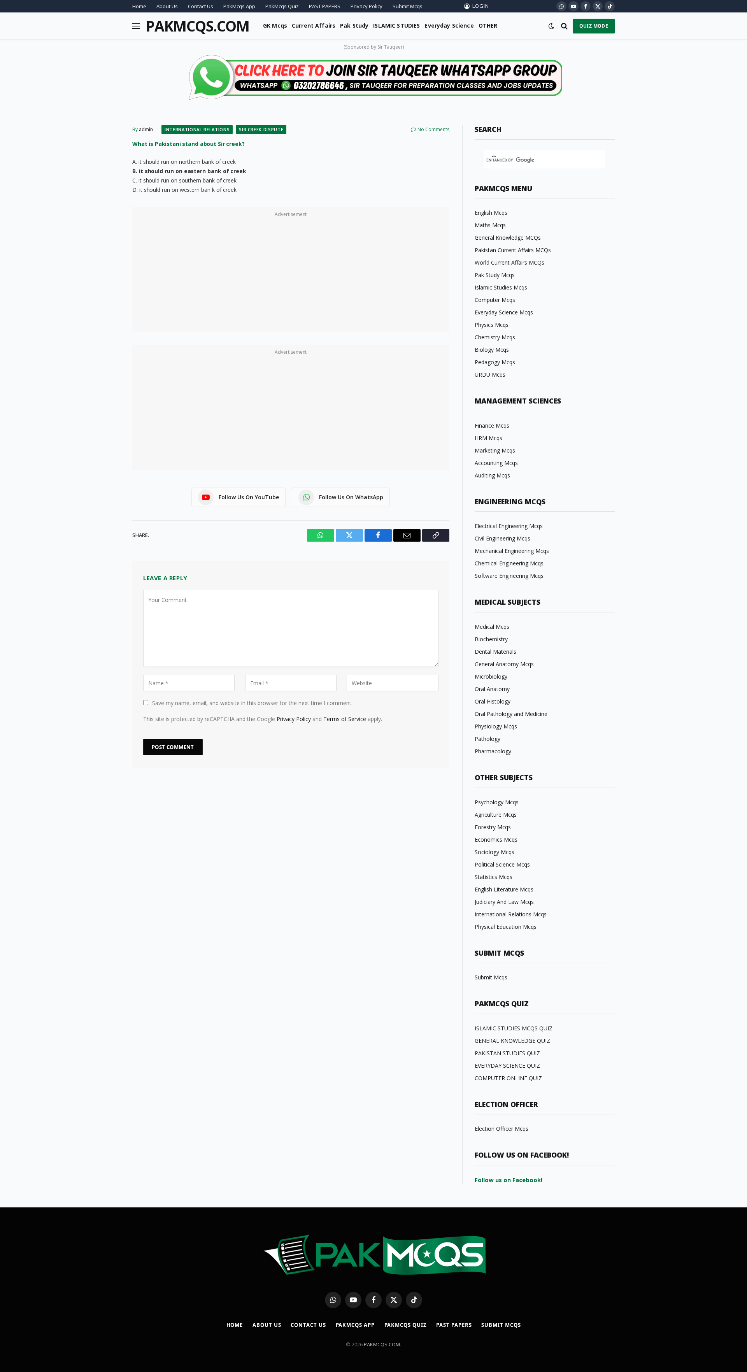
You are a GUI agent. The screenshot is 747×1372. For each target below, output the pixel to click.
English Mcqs (491, 212)
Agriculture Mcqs (496, 814)
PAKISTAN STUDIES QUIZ (507, 1053)
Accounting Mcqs (496, 463)
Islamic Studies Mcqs (501, 287)
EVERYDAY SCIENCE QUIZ (507, 1065)
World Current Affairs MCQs (509, 262)
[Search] (564, 26)
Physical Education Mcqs (506, 926)
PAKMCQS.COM (382, 1344)
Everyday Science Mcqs (504, 312)
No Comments (433, 129)
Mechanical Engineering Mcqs (512, 550)
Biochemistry (491, 639)
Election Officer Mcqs (501, 1128)
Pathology (487, 738)
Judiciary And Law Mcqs (504, 901)
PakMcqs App (239, 6)
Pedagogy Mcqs (495, 362)
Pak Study (354, 25)
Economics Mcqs (496, 839)
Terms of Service (344, 719)
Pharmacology (493, 751)
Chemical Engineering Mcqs (509, 563)
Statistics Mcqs (493, 877)
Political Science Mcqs (502, 864)
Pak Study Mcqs (495, 275)
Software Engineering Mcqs (509, 575)
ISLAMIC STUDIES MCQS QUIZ (513, 1028)
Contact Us (200, 6)
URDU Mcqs (490, 374)
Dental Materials (495, 651)
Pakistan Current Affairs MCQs (513, 250)
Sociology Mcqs (494, 852)
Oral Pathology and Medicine (511, 714)
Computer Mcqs (495, 300)
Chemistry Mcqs (495, 337)
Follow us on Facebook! (508, 1180)
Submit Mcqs (408, 6)
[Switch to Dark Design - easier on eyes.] (551, 26)
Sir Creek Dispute (261, 129)
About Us (167, 6)
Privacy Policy (366, 6)
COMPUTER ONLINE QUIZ (508, 1078)
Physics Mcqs (492, 324)
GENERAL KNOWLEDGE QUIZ (512, 1040)
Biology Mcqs (492, 349)
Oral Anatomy (492, 689)
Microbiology (491, 676)
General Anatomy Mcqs (504, 664)
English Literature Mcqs (504, 889)
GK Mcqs (275, 25)
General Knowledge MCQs (508, 237)
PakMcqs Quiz (282, 6)
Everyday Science (448, 25)
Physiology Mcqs (496, 726)
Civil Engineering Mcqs (502, 538)
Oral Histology (492, 701)
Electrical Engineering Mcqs (509, 526)
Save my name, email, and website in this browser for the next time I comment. (252, 703)
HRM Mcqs (488, 438)
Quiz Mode (593, 26)
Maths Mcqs (490, 225)
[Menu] (136, 26)
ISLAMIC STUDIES (396, 25)
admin (146, 129)
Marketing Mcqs (495, 450)
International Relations (197, 129)
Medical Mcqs (492, 626)
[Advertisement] (290, 273)
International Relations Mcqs (511, 914)
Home (139, 6)
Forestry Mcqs (493, 827)
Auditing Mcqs (492, 475)
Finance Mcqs (492, 425)
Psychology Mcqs (497, 802)
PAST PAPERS (324, 6)
